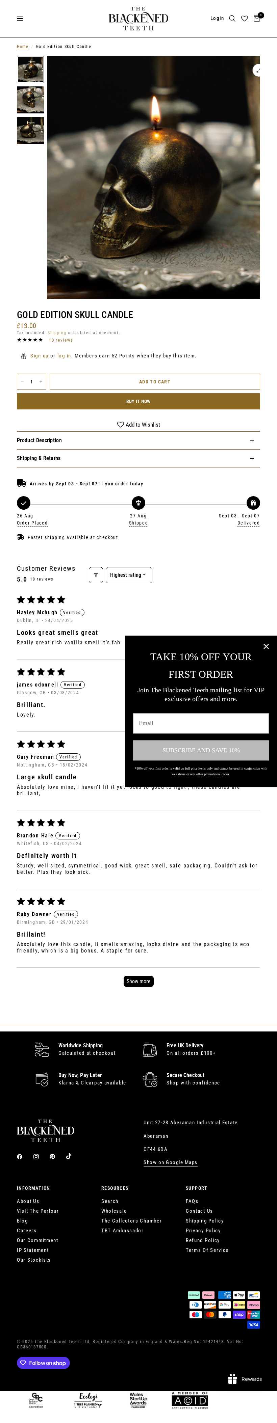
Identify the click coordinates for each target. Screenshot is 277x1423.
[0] (255, 18)
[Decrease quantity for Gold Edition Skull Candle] (22, 382)
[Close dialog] (266, 646)
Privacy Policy (203, 1231)
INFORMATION (33, 1188)
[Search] (232, 18)
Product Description (39, 440)
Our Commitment (37, 1240)
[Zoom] (259, 70)
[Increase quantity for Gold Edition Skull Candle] (41, 382)
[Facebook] (24, 1156)
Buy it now (138, 401)
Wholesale (114, 1211)
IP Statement (33, 1250)
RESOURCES (115, 1188)
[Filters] (96, 575)
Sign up (39, 356)
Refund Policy (203, 1240)
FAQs (192, 1201)
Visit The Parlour (38, 1211)
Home (23, 46)
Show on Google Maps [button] (171, 1162)
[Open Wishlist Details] (244, 18)
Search (110, 1201)
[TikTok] (73, 1156)
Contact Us (199, 1211)
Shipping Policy (205, 1221)
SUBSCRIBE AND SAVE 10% (201, 750)
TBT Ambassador (122, 1231)
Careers (27, 1231)
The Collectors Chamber (131, 1221)
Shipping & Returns (39, 458)
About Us (28, 1201)
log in (64, 356)
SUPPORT (197, 1188)
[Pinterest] (57, 1156)
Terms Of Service (207, 1250)
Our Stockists (34, 1260)
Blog (22, 1221)
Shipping (57, 332)
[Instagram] (40, 1156)
